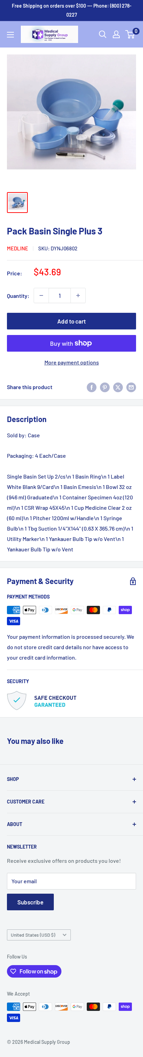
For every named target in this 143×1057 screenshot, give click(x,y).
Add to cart (71, 321)
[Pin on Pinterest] (105, 386)
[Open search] (103, 34)
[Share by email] (131, 386)
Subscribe (30, 902)
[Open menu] (10, 34)
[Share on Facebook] (91, 386)
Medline (17, 248)
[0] (130, 34)
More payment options (71, 362)
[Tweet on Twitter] (118, 386)
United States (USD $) (33, 935)
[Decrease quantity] (41, 295)
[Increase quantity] (78, 295)
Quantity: (18, 295)
